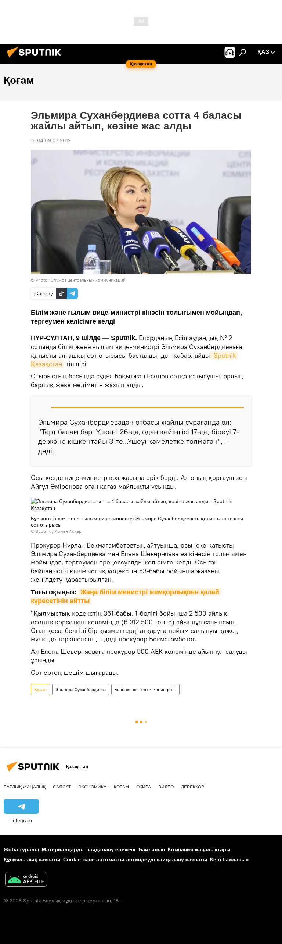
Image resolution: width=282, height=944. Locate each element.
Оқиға (143, 787)
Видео (166, 787)
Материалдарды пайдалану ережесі (88, 849)
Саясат (62, 787)
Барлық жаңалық (25, 787)
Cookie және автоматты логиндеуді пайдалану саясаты (135, 859)
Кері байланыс (229, 859)
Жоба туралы (21, 849)
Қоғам (40, 689)
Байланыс (151, 849)
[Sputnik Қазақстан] (36, 58)
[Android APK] (26, 880)
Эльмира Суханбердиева (80, 689)
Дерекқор (192, 787)
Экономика (92, 787)
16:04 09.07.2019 (51, 140)
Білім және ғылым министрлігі (145, 689)
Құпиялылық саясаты (32, 859)
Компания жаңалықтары (199, 849)
